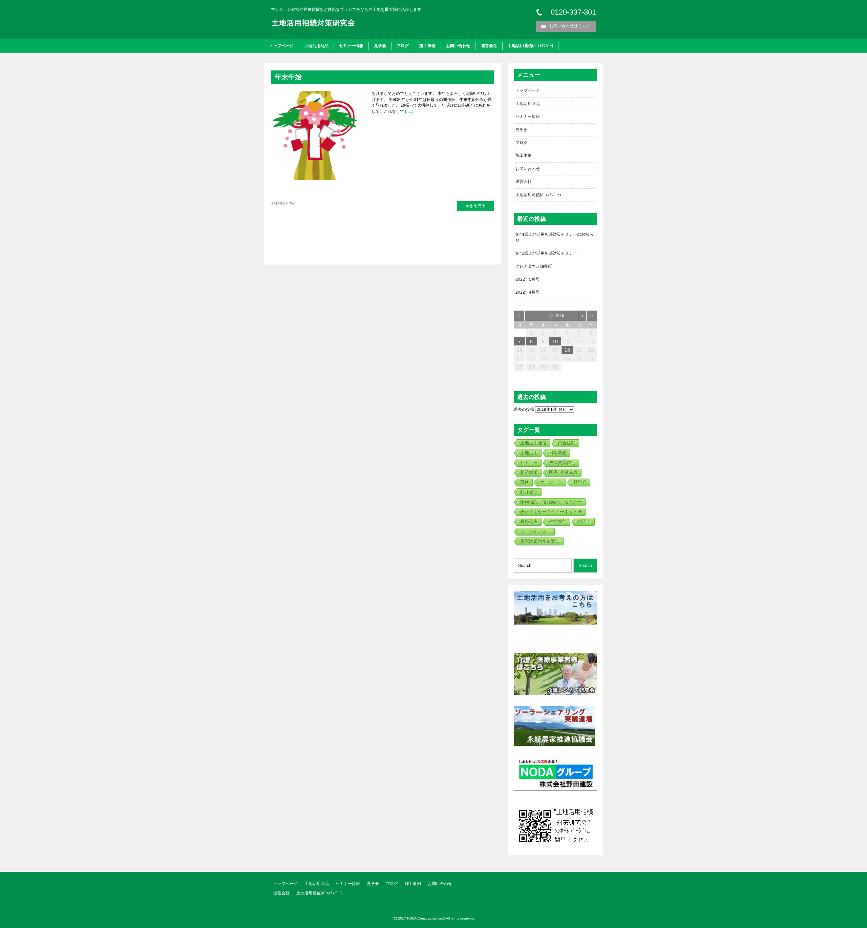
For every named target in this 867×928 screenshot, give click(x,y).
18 (567, 350)
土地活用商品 (316, 45)
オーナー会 (551, 482)
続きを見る (475, 205)
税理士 (584, 521)
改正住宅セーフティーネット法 (551, 511)
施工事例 (427, 45)
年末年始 (288, 77)
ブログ (403, 45)
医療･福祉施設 (563, 472)
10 (555, 341)
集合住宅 (566, 442)
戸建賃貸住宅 (562, 462)
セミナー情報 (351, 45)
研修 (524, 482)
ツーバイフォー (535, 531)
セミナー (529, 462)
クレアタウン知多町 (533, 266)
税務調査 (529, 521)
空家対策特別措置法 (540, 541)
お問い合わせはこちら (569, 25)
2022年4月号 (527, 292)
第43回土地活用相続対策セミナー (546, 253)
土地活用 (529, 452)
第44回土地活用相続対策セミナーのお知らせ (554, 237)
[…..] (408, 111)
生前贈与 (558, 521)
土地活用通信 (533, 442)
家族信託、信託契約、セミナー (551, 501)
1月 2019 (555, 315)
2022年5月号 (527, 279)
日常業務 (558, 452)
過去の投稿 (524, 409)
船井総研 (529, 491)
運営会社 (489, 45)
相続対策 (529, 472)
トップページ (281, 45)
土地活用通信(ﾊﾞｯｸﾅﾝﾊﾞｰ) (530, 45)
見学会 (380, 45)
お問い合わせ (458, 45)
